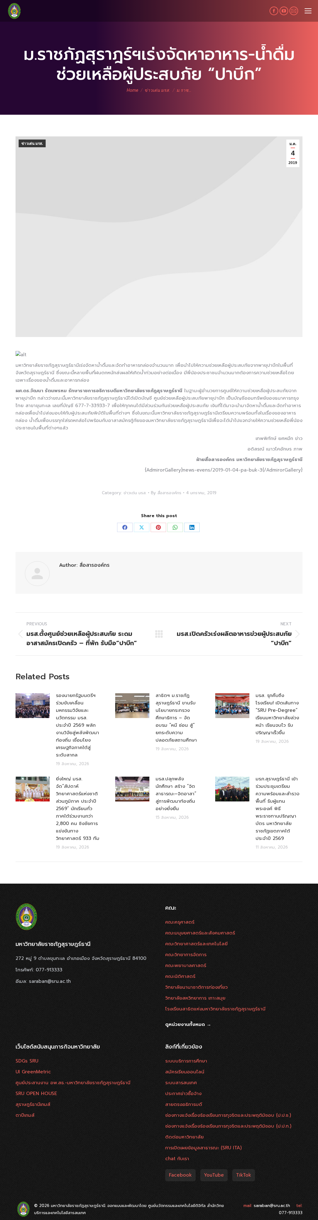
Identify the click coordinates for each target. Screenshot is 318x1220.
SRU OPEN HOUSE (36, 1093)
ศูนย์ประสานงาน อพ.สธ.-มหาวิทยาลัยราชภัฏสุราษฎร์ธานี (73, 1082)
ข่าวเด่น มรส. (32, 143)
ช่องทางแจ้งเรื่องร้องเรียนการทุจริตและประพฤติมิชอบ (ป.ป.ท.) (228, 1126)
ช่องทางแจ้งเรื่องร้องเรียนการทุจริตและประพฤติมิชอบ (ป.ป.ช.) (228, 1115)
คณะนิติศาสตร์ (180, 976)
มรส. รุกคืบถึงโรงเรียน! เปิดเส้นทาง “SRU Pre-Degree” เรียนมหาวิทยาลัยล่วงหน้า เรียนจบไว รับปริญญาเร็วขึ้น (277, 714)
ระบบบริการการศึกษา (186, 1061)
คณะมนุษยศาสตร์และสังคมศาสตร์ (200, 932)
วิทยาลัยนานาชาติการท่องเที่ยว (196, 987)
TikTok (243, 1175)
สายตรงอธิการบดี (183, 1104)
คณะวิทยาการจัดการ (186, 954)
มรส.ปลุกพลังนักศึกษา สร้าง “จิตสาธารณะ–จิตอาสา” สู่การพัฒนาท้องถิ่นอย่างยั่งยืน (176, 793)
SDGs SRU (27, 1061)
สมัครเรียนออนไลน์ (184, 1071)
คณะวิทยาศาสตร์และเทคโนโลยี (196, 943)
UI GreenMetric (33, 1071)
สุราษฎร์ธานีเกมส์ (33, 1104)
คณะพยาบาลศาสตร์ (185, 965)
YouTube (214, 1175)
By (166, 493)
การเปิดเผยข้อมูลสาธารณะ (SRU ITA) (203, 1147)
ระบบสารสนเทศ (181, 1082)
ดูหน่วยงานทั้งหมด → (188, 1024)
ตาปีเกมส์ (25, 1115)
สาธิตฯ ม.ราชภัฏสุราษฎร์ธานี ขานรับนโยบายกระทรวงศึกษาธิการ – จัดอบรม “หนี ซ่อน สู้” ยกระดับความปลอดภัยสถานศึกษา (176, 717)
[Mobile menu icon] (308, 11)
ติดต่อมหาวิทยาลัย (184, 1136)
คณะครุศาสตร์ (179, 922)
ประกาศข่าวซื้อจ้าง (183, 1093)
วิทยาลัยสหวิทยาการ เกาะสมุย (195, 998)
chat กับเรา (177, 1158)
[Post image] (33, 705)
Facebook (180, 1175)
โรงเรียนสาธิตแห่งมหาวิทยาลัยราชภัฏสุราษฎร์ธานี (215, 1008)
